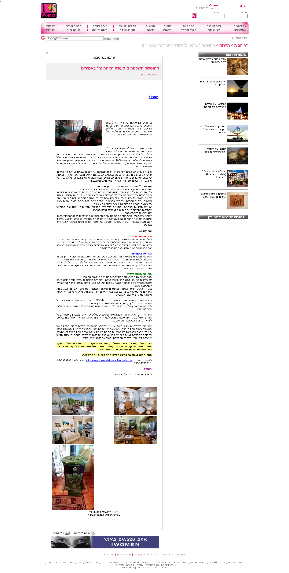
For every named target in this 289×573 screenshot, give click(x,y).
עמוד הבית (240, 26)
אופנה (167, 26)
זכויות (223, 562)
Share (153, 97)
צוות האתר (180, 554)
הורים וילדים (99, 26)
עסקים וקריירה (127, 26)
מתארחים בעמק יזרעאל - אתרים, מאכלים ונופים (213, 195)
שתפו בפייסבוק (104, 57)
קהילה (88, 562)
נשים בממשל (152, 565)
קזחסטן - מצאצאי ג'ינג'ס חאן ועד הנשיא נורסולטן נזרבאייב (213, 129)
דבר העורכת (214, 26)
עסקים (140, 565)
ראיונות (63, 562)
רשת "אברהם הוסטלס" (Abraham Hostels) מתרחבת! (214, 174)
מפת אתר (108, 554)
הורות (194, 562)
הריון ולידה (134, 567)
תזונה (80, 562)
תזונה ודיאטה (99, 29)
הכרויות (166, 562)
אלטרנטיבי (240, 29)
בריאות (202, 562)
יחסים (154, 567)
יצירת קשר (242, 37)
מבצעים (150, 26)
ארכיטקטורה (167, 565)
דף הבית (241, 45)
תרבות (95, 562)
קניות (157, 562)
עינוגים (145, 567)
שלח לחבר (59, 533)
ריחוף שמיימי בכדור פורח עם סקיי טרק (213, 83)
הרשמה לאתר (213, 5)
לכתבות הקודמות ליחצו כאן (226, 217)
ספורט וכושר (127, 29)
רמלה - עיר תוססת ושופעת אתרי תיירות (215, 150)
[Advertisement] (132, 11)
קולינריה (130, 565)
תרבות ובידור (73, 26)
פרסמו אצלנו (124, 554)
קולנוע (124, 567)
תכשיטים (118, 562)
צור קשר (166, 554)
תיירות (50, 29)
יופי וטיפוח (214, 29)
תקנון (137, 554)
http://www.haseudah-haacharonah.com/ (109, 360)
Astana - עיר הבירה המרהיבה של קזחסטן (215, 105)
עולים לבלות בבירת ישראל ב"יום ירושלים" (212, 61)
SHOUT (213, 562)
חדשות (167, 29)
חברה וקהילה (188, 29)
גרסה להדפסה (82, 533)
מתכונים (120, 565)
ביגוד (128, 562)
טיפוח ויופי (147, 562)
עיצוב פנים (52, 562)
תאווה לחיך (73, 29)
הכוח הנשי (188, 26)
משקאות (164, 567)
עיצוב (150, 29)
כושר (72, 562)
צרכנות (50, 26)
